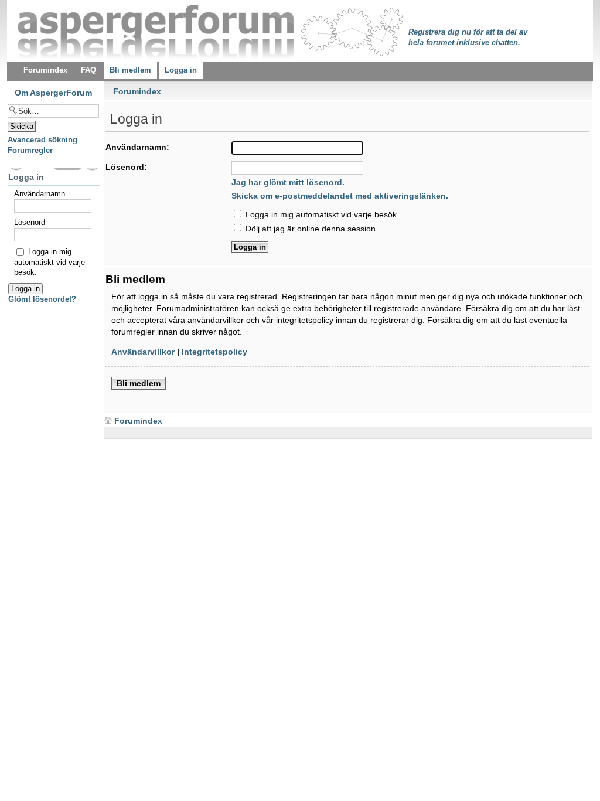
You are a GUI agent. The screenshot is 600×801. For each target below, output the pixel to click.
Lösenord (29, 222)
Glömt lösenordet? (42, 299)
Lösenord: (126, 167)
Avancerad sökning (42, 139)
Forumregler (30, 150)
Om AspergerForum (53, 92)
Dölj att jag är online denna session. (310, 228)
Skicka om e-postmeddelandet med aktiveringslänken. (339, 195)
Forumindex (137, 91)
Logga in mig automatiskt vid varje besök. (321, 214)
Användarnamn (39, 193)
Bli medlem (139, 383)
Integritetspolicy (214, 351)
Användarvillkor (143, 351)
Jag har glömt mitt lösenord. (288, 182)
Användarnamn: (137, 147)
